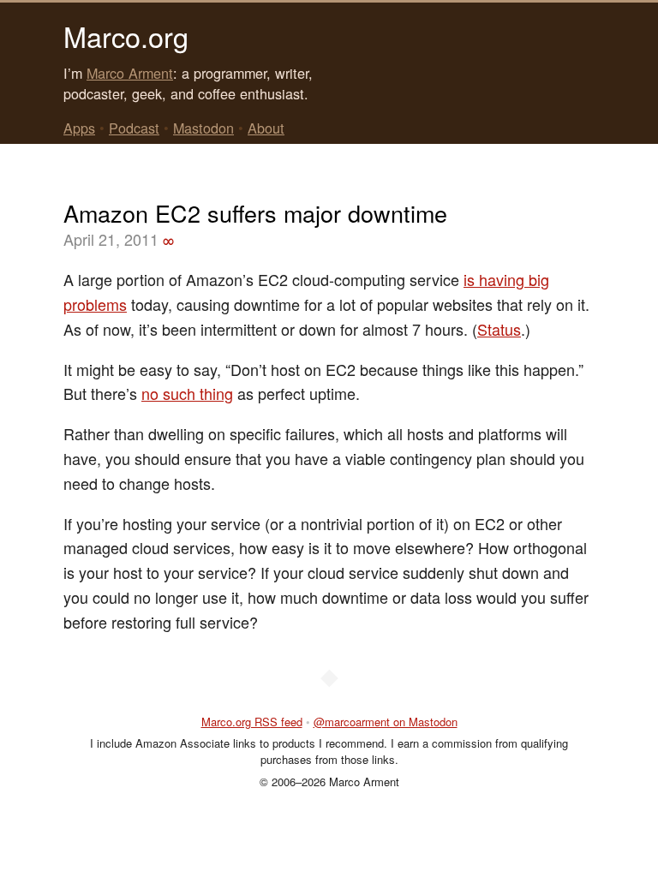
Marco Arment (130, 73)
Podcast (134, 127)
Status (499, 329)
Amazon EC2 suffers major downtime (255, 213)
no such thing (187, 393)
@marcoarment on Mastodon (386, 721)
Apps (79, 127)
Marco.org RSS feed (251, 721)
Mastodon (203, 127)
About (266, 127)
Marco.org (125, 36)
